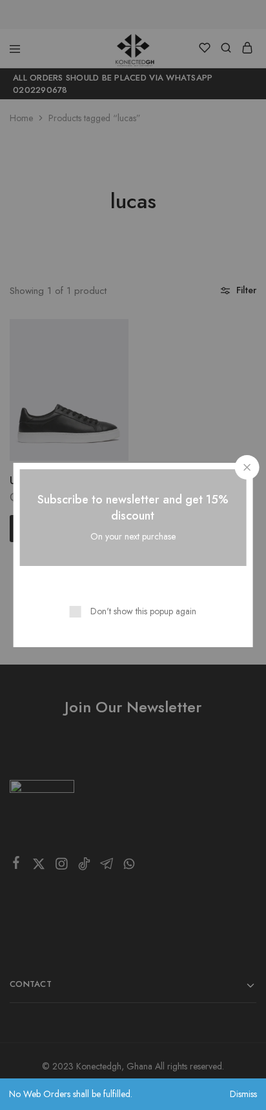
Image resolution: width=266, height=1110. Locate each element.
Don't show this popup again (143, 611)
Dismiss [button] (243, 1093)
